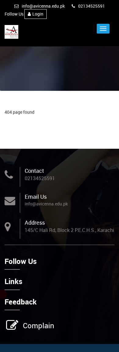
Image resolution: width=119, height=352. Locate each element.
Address (35, 222)
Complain (38, 325)
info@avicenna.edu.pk (43, 6)
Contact (34, 170)
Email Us (36, 196)
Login (37, 14)
